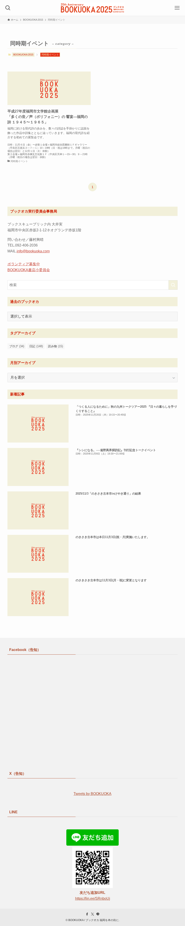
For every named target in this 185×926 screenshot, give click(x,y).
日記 (36, 346)
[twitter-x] (92, 914)
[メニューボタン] (177, 8)
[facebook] (87, 914)
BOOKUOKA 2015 (23, 54)
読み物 (55, 346)
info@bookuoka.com (33, 251)
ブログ (16, 346)
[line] (98, 914)
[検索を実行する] (173, 285)
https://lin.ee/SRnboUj (92, 898)
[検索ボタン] (8, 8)
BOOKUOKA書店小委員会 (28, 270)
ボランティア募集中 (23, 264)
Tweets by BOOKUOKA (92, 794)
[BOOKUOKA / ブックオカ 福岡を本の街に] (92, 8)
